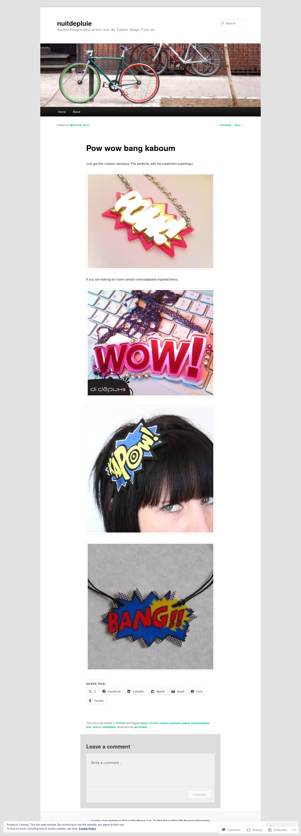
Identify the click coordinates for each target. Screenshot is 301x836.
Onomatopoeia (200, 723)
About (76, 112)
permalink (140, 727)
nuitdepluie (74, 23)
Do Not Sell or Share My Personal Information (181, 821)
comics (164, 723)
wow (95, 727)
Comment (199, 794)
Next (239, 125)
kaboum (175, 723)
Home (62, 112)
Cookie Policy (87, 828)
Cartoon (153, 723)
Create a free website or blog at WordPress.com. (121, 821)
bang (144, 723)
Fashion (121, 723)
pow (88, 727)
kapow (186, 723)
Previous (224, 125)
